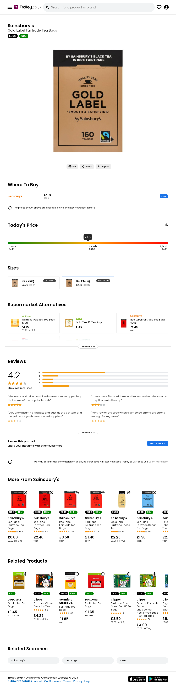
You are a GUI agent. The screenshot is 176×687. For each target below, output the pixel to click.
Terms (67, 681)
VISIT (163, 196)
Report (105, 166)
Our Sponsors (52, 681)
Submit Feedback (20, 681)
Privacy (77, 681)
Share (89, 166)
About (38, 681)
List (74, 166)
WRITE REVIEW (158, 443)
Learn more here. (158, 461)
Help (87, 681)
